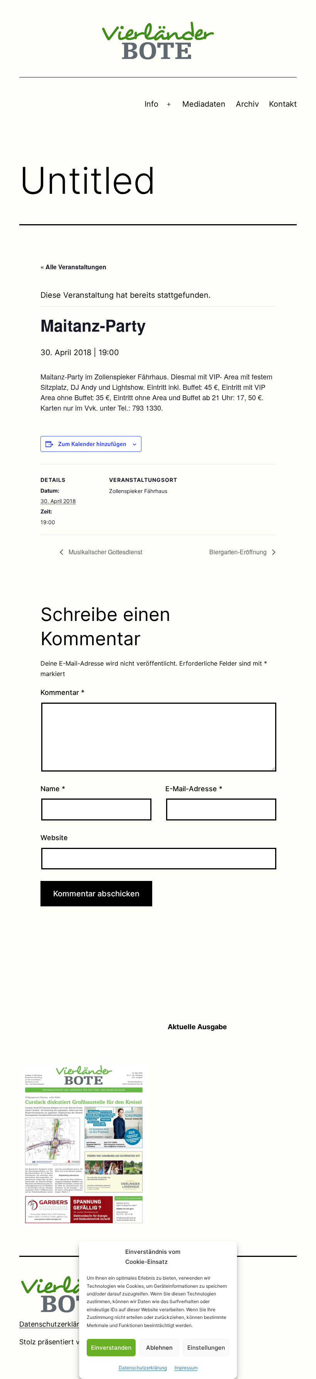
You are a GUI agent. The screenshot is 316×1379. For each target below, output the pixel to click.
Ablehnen (159, 1347)
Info (151, 104)
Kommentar (62, 692)
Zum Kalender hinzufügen (92, 444)
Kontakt (283, 104)
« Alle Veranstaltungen (73, 266)
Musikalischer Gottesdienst (104, 551)
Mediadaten (203, 104)
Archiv (247, 104)
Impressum (186, 1368)
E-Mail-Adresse (193, 789)
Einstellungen (206, 1347)
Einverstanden (111, 1347)
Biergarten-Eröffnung (238, 551)
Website (54, 838)
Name (52, 789)
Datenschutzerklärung (143, 1368)
